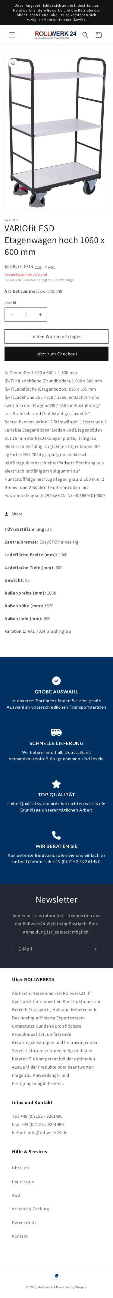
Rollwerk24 (46, 1287)
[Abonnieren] (94, 949)
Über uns (21, 1168)
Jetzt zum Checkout (56, 354)
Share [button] (17, 514)
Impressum (23, 1181)
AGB (16, 1195)
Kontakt (20, 1236)
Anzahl (10, 302)
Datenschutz (24, 1222)
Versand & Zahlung (30, 1209)
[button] (12, 35)
